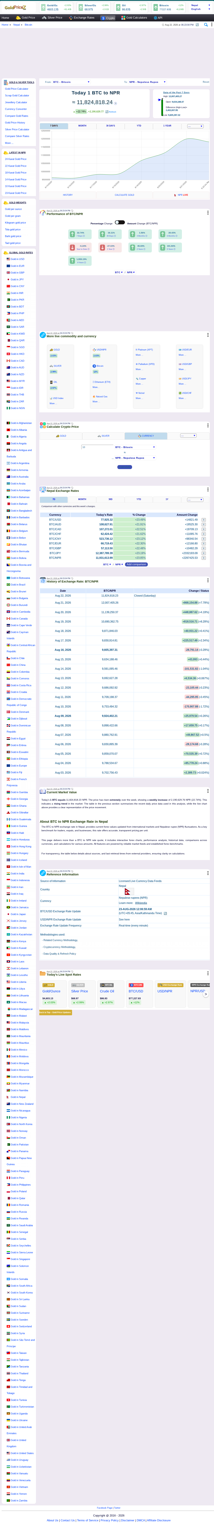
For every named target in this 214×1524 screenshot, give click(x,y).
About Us (52, 1520)
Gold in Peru (17, 1177)
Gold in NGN (18, 408)
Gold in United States (22, 1453)
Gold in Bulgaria (19, 598)
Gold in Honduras (20, 839)
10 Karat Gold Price (15, 186)
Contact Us (68, 1520)
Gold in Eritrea (18, 745)
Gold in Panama (19, 1151)
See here (124, 919)
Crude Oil (107, 991)
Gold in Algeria (18, 436)
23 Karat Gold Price (15, 193)
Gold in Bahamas (20, 497)
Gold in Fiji (16, 772)
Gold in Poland (19, 1191)
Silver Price (54, 17)
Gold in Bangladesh (21, 510)
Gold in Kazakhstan (21, 934)
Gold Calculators (136, 17)
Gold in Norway (19, 1131)
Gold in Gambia (19, 792)
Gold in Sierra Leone (22, 1252)
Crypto (110, 18)
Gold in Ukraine (19, 1420)
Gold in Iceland (19, 860)
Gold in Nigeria (19, 1117)
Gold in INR (17, 293)
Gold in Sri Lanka (20, 1299)
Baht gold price (13, 236)
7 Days (54, 125)
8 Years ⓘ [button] (81, 262)
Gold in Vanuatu (19, 1473)
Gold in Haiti (17, 832)
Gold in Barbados (20, 517)
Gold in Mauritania (20, 1036)
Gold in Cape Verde (21, 625)
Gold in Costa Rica (21, 685)
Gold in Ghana (18, 805)
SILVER (105, 436)
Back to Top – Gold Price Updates (55, 1012)
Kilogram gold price (15, 222)
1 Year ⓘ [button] (111, 249)
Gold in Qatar (18, 1198)
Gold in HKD (17, 353)
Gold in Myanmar (20, 1083)
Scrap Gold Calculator (17, 95)
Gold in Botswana (20, 577)
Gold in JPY (17, 279)
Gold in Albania (19, 429)
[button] (197, 24)
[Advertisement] (102, 51)
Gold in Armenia (19, 470)
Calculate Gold (124, 195)
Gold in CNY (17, 286)
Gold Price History (15, 122)
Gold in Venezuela (20, 1480)
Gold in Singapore (20, 1259)
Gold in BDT (17, 306)
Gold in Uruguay (19, 1459)
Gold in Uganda (19, 1413)
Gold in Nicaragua (20, 1110)
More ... (9, 143)
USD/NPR (164, 991)
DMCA (141, 1520)
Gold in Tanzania (20, 1366)
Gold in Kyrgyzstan (21, 954)
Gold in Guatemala (21, 819)
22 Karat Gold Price (15, 165)
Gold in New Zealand (22, 1103)
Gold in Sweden (19, 1319)
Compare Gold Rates (16, 115)
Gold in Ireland (18, 900)
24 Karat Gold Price (15, 159)
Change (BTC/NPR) (142, 223)
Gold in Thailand (19, 1373)
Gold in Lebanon (19, 968)
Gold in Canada (19, 618)
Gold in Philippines (21, 1184)
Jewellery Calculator (16, 102)
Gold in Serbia (18, 1238)
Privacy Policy (110, 1520)
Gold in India (17, 873)
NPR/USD (197, 991)
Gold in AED (17, 320)
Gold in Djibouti (19, 718)
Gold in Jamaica (19, 907)
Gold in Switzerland (21, 1326)
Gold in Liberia (18, 981)
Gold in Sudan (18, 1306)
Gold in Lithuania (20, 995)
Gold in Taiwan (19, 1353)
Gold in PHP (17, 313)
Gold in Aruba (18, 483)
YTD (139, 125)
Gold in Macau (19, 1002)
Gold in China (18, 664)
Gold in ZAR (17, 401)
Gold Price (28, 17)
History (68, 195)
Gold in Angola (18, 443)
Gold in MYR (18, 381)
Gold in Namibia (19, 1090)
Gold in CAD (17, 360)
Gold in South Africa (21, 1285)
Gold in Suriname (20, 1312)
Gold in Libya (18, 988)
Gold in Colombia (20, 671)
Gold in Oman (18, 1137)
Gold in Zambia (19, 1500)
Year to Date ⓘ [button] (83, 249)
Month (82, 125)
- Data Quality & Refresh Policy (59, 953)
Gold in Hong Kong (21, 846)
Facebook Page (105, 1508)
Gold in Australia (19, 476)
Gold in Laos (17, 961)
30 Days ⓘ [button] (111, 236)
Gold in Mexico (19, 1049)
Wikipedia (141, 902)
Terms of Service (87, 1520)
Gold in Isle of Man (21, 866)
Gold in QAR (18, 340)
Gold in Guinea (19, 826)
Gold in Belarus (19, 524)
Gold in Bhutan (19, 544)
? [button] (115, 103)
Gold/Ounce (51, 991)
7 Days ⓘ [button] (81, 236)
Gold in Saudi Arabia (22, 1225)
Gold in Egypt (18, 738)
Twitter (117, 1508)
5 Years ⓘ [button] (171, 249)
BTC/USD (136, 991)
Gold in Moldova (19, 1056)
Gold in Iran (17, 887)
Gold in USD (17, 259)
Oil (124, 5)
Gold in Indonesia (20, 880)
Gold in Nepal (18, 1097)
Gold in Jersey (19, 920)
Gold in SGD (18, 347)
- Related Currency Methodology (59, 940)
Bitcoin (164, 5)
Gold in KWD (18, 333)
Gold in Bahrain (19, 503)
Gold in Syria (18, 1333)
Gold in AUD (17, 367)
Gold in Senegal (19, 1232)
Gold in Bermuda (20, 551)
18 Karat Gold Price (15, 172)
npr (182, 195)
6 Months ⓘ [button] (172, 236)
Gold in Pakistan (20, 1144)
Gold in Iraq (17, 893)
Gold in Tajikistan (20, 1359)
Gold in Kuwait (18, 948)
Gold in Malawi (19, 1015)
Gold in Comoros (20, 678)
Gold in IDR (17, 387)
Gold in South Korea (22, 1292)
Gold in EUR (17, 265)
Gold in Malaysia (20, 1022)
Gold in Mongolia (20, 1063)
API (158, 17)
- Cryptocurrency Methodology (58, 947)
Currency (147, 436)
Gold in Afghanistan (21, 423)
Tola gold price (13, 229)
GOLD (62, 436)
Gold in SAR (17, 326)
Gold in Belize (18, 537)
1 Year (167, 125)
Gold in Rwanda (19, 1218)
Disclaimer (127, 1520)
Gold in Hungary (19, 853)
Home (5, 17)
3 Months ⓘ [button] (142, 236)
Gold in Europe (19, 765)
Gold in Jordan (19, 927)
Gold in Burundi (19, 605)
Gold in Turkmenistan (22, 1406)
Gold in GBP (17, 272)
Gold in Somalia (19, 1279)
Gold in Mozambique (22, 1076)
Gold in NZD (17, 374)
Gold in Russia (19, 1211)
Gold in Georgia (19, 798)
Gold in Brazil (18, 584)
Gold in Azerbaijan (20, 490)
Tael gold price (13, 243)
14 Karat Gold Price (15, 179)
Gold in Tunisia (19, 1400)
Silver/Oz (90, 5)
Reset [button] (206, 82)
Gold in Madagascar (22, 1009)
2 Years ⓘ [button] (141, 249)
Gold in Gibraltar (19, 812)
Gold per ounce (13, 209)
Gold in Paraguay (20, 1171)
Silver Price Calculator (17, 129)
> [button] (206, 994)
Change (102, 223)
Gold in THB (17, 394)
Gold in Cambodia (20, 611)
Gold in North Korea (21, 1124)
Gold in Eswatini (19, 752)
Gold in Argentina (20, 463)
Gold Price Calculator (16, 88)
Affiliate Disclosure (159, 1520)
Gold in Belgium (19, 530)
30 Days (110, 125)
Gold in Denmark (20, 711)
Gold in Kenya (18, 941)
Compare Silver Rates (17, 136)
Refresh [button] (112, 112)
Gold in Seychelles (21, 1245)
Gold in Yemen (19, 1493)
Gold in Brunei (18, 591)
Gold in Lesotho (19, 975)
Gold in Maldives (20, 1029)
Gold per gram (13, 215)
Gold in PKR (17, 299)
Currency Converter (16, 109)
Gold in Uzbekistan (21, 1466)
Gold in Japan (18, 914)
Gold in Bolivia (18, 558)
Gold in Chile (18, 658)
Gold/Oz (52, 5)
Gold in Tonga (18, 1380)
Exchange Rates (83, 17)
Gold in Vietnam (19, 1487)
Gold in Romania (20, 1204)
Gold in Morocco (20, 1069)
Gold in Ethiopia (19, 758)
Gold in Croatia (19, 692)
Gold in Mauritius (20, 1042)
